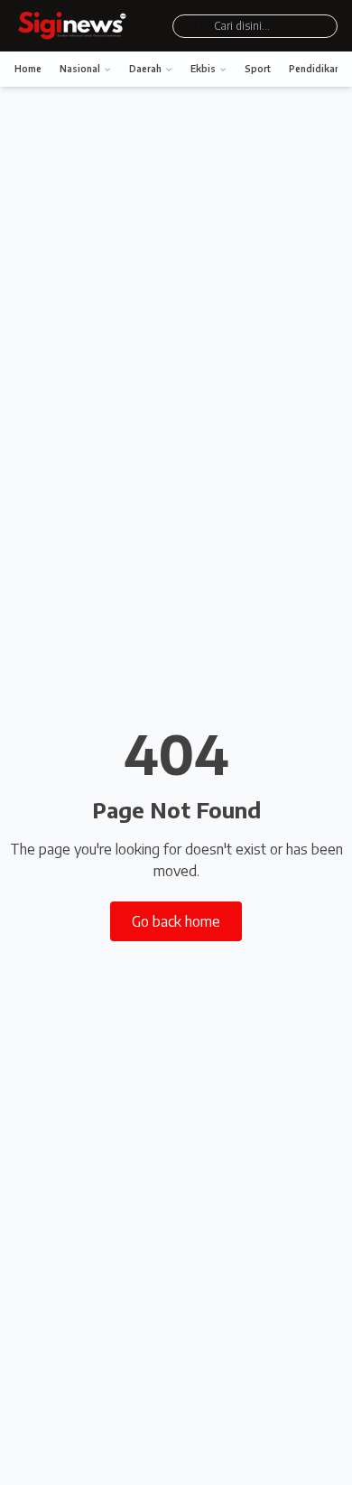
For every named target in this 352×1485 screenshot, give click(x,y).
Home (28, 68)
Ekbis (203, 68)
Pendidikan (314, 68)
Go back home (176, 921)
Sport (258, 68)
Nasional (80, 68)
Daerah (145, 68)
